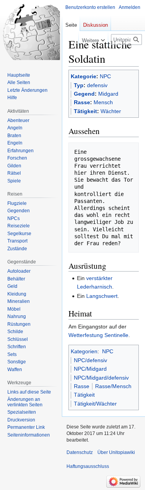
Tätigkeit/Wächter (95, 404)
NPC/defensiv (90, 360)
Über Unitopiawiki (116, 452)
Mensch (103, 102)
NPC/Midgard (90, 369)
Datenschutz (80, 452)
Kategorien (84, 351)
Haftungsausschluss (88, 466)
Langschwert (102, 296)
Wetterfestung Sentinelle (98, 335)
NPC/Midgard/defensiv (101, 378)
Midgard (108, 94)
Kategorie (83, 76)
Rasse (82, 102)
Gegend (84, 94)
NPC (105, 76)
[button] (93, 38)
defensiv (97, 85)
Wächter (111, 111)
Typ (79, 85)
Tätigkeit (85, 111)
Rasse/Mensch (113, 386)
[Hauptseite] (31, 31)
